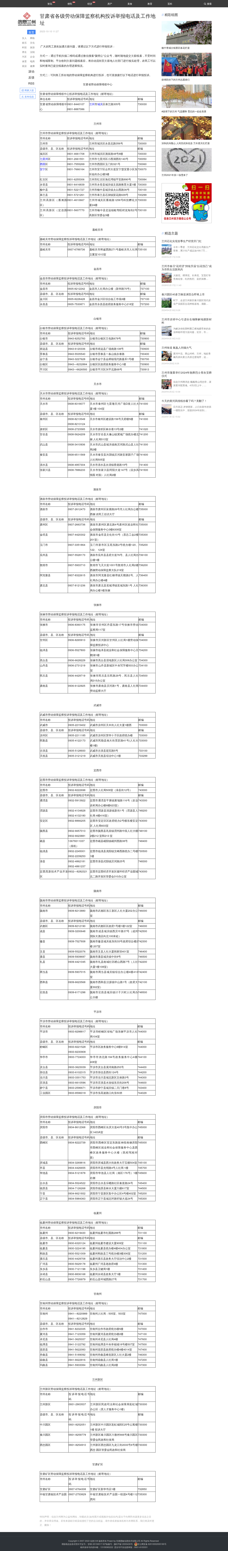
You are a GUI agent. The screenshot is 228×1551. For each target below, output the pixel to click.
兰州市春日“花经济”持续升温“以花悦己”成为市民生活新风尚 (187, 267)
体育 (24, 61)
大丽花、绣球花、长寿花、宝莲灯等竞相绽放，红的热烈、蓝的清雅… (192, 277)
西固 (42, 164)
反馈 (31, 77)
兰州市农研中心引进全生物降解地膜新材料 (187, 321)
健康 (32, 66)
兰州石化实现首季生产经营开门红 (182, 241)
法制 (32, 52)
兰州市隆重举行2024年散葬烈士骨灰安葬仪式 (187, 374)
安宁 (42, 169)
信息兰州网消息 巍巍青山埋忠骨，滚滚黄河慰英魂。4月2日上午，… (192, 383)
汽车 (24, 56)
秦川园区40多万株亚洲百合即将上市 (183, 294)
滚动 (31, 71)
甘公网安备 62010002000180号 (152, 1544)
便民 (69, 3)
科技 (24, 47)
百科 (170, 3)
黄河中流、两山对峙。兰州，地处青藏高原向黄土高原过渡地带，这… (192, 355)
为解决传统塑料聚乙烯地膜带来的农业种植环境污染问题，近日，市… (192, 330)
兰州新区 (97, 1379)
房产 (109, 3)
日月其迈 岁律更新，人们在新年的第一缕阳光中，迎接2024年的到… (192, 408)
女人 (24, 38)
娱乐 (24, 42)
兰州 (92, 104)
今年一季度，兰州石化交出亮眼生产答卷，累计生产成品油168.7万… (192, 248)
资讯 (49, 3)
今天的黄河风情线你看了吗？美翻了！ (184, 401)
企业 (32, 56)
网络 (32, 38)
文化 (32, 42)
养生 (24, 52)
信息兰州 (94, 1540)
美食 (130, 3)
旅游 (32, 47)
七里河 (44, 159)
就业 (24, 66)
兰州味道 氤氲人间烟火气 (177, 347)
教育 (150, 3)
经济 (89, 3)
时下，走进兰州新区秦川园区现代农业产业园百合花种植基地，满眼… (192, 302)
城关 (100, 104)
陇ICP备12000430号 (123, 1544)
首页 (31, 32)
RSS (31, 83)
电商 (32, 61)
